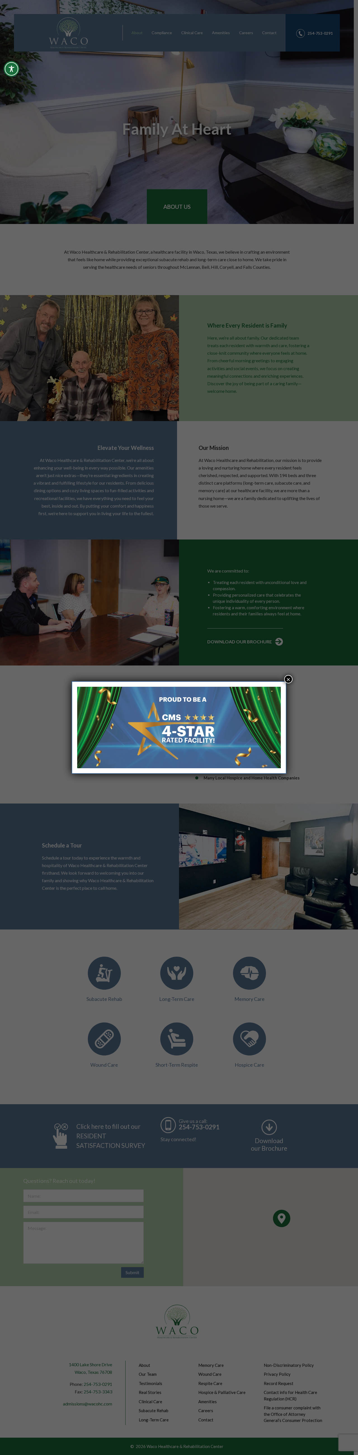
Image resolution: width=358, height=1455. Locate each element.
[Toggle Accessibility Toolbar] (11, 69)
